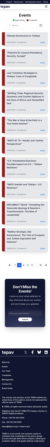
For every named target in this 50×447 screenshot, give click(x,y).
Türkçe (45, 2)
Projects (9, 2)
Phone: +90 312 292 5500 (13, 418)
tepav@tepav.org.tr (10, 426)
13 (41, 265)
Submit (25, 319)
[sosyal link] (26, 352)
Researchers (18, 2)
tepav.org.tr (25, 426)
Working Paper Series (33, 2)
